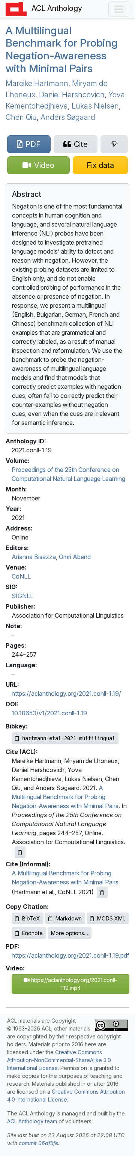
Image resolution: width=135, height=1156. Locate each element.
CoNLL (21, 576)
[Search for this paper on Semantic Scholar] (114, 144)
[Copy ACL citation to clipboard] (20, 852)
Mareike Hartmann (37, 83)
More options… (69, 933)
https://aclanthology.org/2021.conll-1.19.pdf (70, 955)
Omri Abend (75, 557)
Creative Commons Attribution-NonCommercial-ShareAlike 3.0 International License (59, 1060)
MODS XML (111, 918)
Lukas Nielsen (95, 105)
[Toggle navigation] (118, 9)
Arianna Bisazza (34, 557)
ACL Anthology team (32, 1121)
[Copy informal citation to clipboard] (102, 892)
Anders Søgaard (67, 117)
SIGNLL (22, 596)
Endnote (32, 933)
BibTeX (31, 918)
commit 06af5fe (38, 1143)
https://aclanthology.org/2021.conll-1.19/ (66, 693)
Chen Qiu (21, 117)
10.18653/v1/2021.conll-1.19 (49, 713)
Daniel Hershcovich (72, 94)
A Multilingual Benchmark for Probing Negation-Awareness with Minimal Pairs (62, 49)
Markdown (69, 918)
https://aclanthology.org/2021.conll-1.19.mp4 (73, 984)
